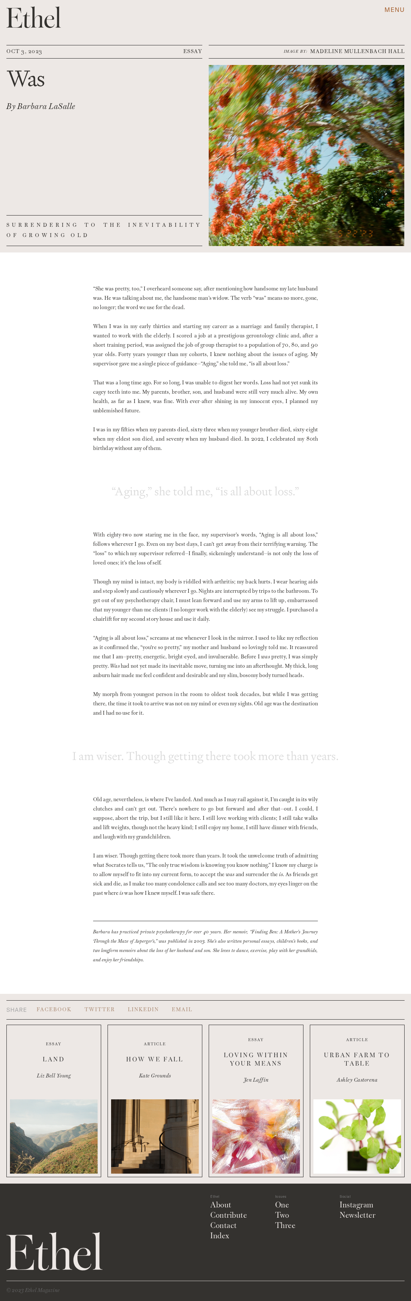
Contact (223, 1226)
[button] (394, 9)
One (282, 1205)
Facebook (54, 1009)
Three (285, 1226)
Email (182, 1009)
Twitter (99, 1009)
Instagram (356, 1205)
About (221, 1205)
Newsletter (357, 1216)
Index (220, 1236)
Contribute (228, 1216)
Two (282, 1216)
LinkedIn (143, 1009)
